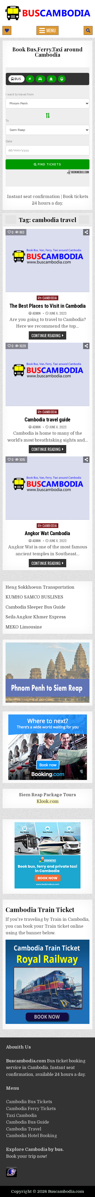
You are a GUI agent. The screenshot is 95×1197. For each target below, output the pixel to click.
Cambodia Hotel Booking (31, 1135)
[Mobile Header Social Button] (6, 30)
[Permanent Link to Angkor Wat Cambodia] (47, 488)
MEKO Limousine (24, 627)
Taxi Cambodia (21, 1115)
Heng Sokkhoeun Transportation (40, 587)
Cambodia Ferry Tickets (31, 1108)
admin (36, 313)
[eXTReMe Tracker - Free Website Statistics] (11, 1175)
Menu (51, 30)
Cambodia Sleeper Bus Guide (35, 607)
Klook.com (48, 801)
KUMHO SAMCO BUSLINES (34, 597)
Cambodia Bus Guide (27, 1122)
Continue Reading (46, 335)
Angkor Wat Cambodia (47, 533)
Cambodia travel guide (47, 419)
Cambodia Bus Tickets (29, 1101)
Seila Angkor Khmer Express (36, 617)
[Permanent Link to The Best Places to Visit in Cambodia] (47, 260)
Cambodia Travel (23, 1129)
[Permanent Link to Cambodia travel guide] (47, 374)
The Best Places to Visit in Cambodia (48, 306)
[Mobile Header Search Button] (88, 30)
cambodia (49, 298)
